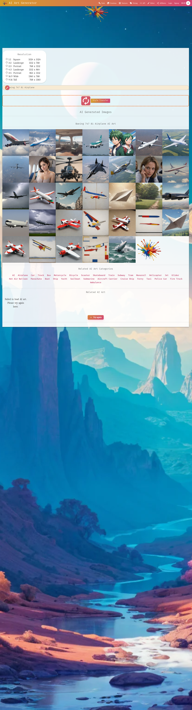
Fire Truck (176, 279)
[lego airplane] (15, 249)
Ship (55, 279)
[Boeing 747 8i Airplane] (15, 142)
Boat (47, 279)
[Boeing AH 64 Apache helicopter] (69, 169)
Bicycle (73, 275)
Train (111, 275)
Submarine (88, 279)
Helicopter (155, 275)
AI (13, 275)
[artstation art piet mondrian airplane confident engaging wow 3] (149, 222)
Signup (176, 3)
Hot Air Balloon (18, 279)
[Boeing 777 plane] (42, 169)
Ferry (140, 279)
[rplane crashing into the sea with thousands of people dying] (122, 249)
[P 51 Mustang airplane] (122, 169)
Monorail (141, 275)
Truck (41, 275)
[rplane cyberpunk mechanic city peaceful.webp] (149, 249)
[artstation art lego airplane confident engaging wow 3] (122, 222)
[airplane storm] (15, 196)
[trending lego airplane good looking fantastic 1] (69, 249)
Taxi (148, 279)
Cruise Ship (127, 279)
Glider (175, 275)
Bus (49, 275)
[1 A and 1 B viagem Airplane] (122, 142)
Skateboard (99, 275)
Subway (121, 275)
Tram (130, 275)
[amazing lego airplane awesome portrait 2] (42, 196)
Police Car (161, 279)
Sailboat (75, 279)
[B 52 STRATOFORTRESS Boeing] (15, 169)
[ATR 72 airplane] (149, 142)
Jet (166, 275)
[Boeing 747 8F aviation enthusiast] (95, 142)
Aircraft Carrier (107, 279)
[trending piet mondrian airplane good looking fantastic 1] (95, 249)
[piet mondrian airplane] (42, 249)
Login (170, 3)
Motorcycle (60, 275)
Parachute (36, 279)
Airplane (23, 275)
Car (33, 275)
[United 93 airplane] (149, 169)
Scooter (85, 275)
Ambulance (95, 282)
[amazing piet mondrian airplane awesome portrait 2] (95, 196)
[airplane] (175, 169)
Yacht (64, 279)
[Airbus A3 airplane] (175, 142)
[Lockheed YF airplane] (95, 169)
